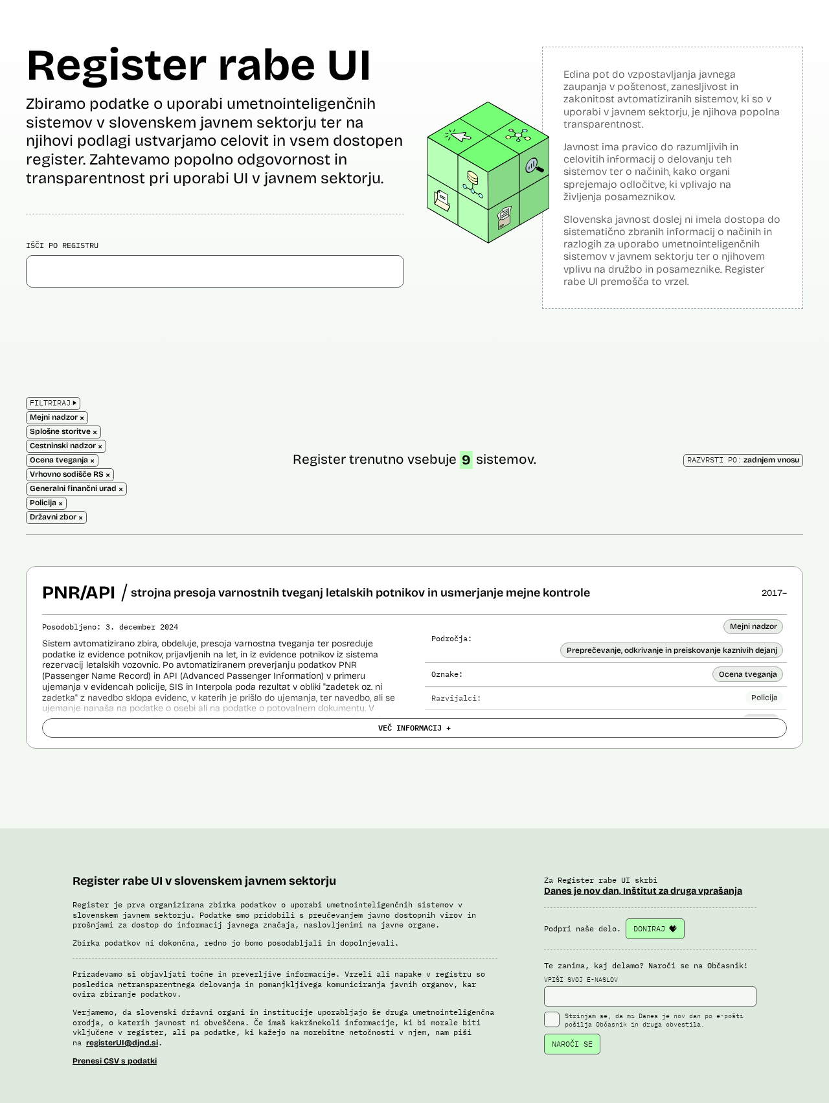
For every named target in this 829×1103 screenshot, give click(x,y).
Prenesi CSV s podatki (115, 1060)
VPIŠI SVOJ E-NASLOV (581, 979)
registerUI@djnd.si (122, 1042)
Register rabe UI (199, 65)
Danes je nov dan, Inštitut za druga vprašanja (643, 890)
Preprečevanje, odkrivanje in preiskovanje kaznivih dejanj (672, 650)
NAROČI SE (572, 1044)
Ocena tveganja (748, 674)
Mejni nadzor (753, 626)
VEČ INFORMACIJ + (414, 727)
